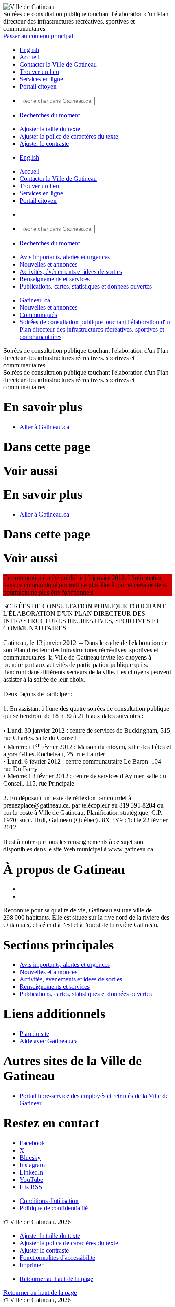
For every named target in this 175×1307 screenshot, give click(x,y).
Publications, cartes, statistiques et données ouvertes (86, 286)
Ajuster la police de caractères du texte (69, 136)
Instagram (32, 1165)
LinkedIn (31, 1172)
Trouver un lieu (39, 71)
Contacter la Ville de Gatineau (58, 64)
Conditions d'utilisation (49, 1200)
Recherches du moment (50, 115)
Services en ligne (41, 79)
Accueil (29, 57)
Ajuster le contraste (44, 143)
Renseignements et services (55, 279)
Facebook (32, 1143)
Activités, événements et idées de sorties (71, 271)
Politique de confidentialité (54, 1208)
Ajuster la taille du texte (50, 129)
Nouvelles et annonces (48, 264)
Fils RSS (31, 1186)
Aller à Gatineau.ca (44, 426)
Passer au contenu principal (38, 36)
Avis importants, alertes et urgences (65, 257)
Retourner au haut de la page (56, 1278)
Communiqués (38, 314)
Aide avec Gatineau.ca (49, 1041)
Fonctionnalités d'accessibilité (57, 1257)
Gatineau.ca (35, 300)
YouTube (31, 1179)
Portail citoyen (38, 86)
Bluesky (30, 1157)
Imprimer (31, 1264)
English (29, 49)
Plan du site (34, 1033)
